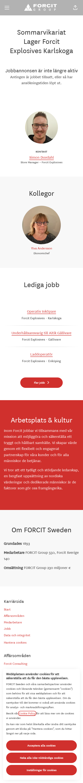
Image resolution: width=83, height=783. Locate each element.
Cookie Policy (27, 713)
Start (7, 609)
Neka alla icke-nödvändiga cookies (41, 758)
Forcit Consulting (15, 664)
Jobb (7, 629)
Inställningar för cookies (42, 770)
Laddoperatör (41, 354)
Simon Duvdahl (41, 157)
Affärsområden (14, 616)
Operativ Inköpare (41, 311)
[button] (75, 7)
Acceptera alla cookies (41, 745)
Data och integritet (17, 635)
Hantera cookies (15, 643)
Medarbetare (13, 622)
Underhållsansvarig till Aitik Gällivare (41, 333)
